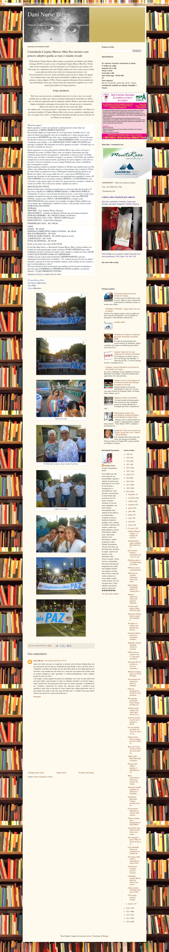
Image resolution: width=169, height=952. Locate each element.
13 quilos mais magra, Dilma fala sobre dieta (134, 608)
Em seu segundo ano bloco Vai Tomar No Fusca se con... (134, 730)
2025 (128, 457)
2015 (128, 491)
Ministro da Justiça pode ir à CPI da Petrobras (134, 673)
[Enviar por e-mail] (61, 646)
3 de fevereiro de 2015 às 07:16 (55, 660)
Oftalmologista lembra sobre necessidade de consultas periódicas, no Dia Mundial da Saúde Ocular (126, 415)
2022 (128, 468)
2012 (128, 915)
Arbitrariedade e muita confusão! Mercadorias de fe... (134, 544)
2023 (128, 464)
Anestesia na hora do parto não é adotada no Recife (134, 720)
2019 (128, 478)
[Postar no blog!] (63, 646)
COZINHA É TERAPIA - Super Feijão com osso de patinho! (122, 310)
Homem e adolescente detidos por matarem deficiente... (133, 598)
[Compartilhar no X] (65, 646)
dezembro (132, 494)
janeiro (131, 904)
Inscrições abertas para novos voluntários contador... (134, 636)
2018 (128, 481)
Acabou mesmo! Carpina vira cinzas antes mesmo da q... (134, 711)
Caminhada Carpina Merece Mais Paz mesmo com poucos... (134, 880)
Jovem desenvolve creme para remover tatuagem (134, 682)
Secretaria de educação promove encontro (132, 869)
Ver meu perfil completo (110, 594)
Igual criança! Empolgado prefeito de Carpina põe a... (134, 588)
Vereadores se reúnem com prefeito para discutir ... (133, 626)
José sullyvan (38, 660)
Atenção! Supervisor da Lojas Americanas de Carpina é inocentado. (127, 353)
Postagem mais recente (36, 772)
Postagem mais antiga (86, 772)
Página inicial (61, 772)
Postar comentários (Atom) (43, 776)
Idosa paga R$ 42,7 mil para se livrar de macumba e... (134, 665)
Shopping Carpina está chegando (125, 397)
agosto (130, 508)
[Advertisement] (61, 752)
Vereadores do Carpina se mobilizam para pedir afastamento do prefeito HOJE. (127, 336)
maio (130, 518)
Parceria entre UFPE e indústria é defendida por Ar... (133, 768)
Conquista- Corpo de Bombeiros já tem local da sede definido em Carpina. (122, 368)
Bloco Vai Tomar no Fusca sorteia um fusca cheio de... (134, 749)
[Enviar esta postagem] (56, 646)
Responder (37, 696)
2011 (128, 918)
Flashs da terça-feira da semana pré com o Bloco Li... (134, 740)
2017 (128, 485)
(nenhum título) (119, 322)
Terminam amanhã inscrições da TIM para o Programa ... (134, 790)
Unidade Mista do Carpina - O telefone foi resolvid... (134, 534)
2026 (128, 454)
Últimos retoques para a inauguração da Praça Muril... (134, 821)
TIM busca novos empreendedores (134, 568)
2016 (128, 488)
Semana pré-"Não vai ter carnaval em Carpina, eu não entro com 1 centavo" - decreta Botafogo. (127, 432)
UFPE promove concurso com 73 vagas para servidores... (133, 655)
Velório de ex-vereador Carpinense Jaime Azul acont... (133, 577)
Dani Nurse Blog (48, 14)
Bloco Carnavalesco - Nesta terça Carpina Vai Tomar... (134, 779)
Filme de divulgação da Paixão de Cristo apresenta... (134, 692)
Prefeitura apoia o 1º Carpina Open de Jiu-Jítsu (134, 562)
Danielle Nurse (109, 465)
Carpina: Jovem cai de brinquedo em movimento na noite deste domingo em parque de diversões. (127, 382)
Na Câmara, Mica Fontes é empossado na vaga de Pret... (134, 860)
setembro (131, 504)
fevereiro (131, 528)
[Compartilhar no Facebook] (68, 646)
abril (130, 521)
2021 (128, 471)
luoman (88, 936)
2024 (128, 461)
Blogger (105, 936)
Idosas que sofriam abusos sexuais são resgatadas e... (134, 617)
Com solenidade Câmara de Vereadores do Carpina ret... (134, 850)
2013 (128, 911)
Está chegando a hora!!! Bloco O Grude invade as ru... (134, 840)
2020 (128, 474)
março (130, 525)
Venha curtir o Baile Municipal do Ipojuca (134, 758)
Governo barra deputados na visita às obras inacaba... (133, 811)
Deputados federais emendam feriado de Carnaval (134, 646)
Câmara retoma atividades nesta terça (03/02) (134, 890)
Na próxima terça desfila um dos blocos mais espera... (134, 831)
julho (130, 511)
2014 (128, 908)
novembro (132, 498)
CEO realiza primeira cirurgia (132, 897)
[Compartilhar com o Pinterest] (70, 646)
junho (130, 515)
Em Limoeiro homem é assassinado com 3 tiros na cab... (134, 553)
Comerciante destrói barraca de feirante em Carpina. (125, 294)
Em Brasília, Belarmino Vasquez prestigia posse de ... (134, 801)
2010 (128, 921)
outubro (131, 501)
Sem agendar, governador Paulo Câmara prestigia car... (134, 701)
